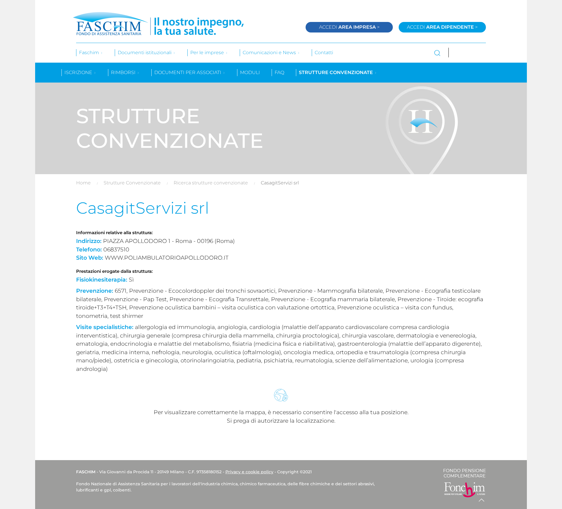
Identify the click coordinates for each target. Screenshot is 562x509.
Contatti (324, 52)
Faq (279, 72)
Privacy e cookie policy (249, 471)
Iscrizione (78, 72)
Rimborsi (124, 72)
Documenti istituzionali (145, 52)
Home (83, 183)
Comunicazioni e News (270, 52)
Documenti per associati (188, 72)
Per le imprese (207, 52)
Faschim (89, 52)
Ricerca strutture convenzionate (211, 183)
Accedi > (349, 27)
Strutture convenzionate (336, 72)
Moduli (250, 72)
